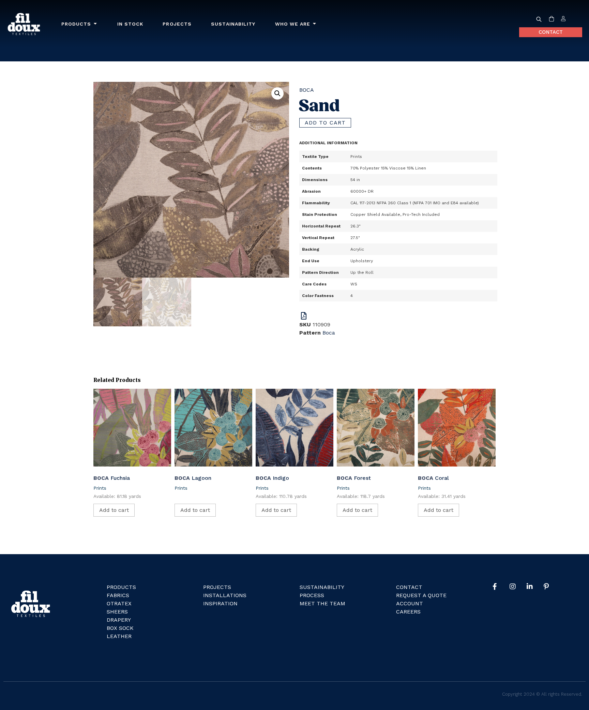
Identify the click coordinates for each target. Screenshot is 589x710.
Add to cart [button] (114, 510)
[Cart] (551, 19)
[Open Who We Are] (314, 24)
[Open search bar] (538, 19)
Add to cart (325, 122)
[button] (277, 93)
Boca (306, 90)
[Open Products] (95, 24)
